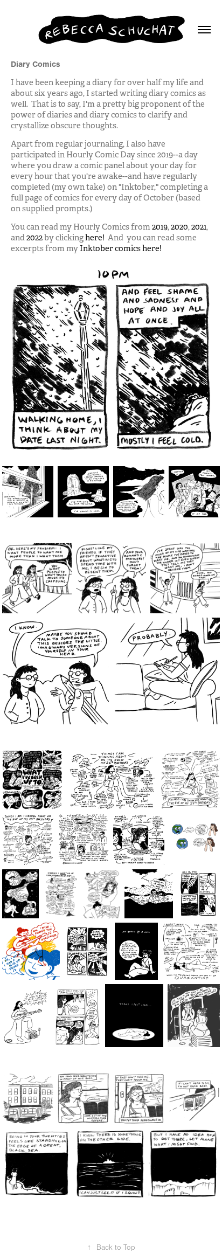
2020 (179, 226)
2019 (160, 226)
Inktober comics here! (121, 248)
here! (95, 237)
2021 (198, 226)
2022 (34, 237)
